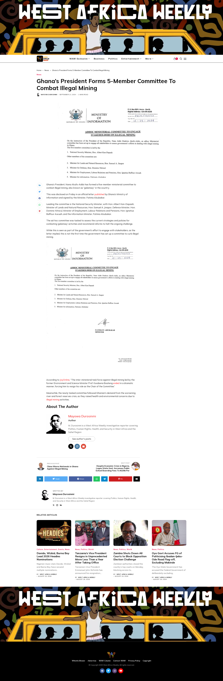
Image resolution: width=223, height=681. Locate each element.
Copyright (147, 661)
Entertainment (50, 549)
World (91, 549)
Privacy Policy (134, 661)
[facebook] (102, 670)
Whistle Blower (78, 661)
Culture (40, 549)
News (47, 70)
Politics (84, 549)
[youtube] (120, 670)
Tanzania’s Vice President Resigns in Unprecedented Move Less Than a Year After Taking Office (91, 558)
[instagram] (114, 670)
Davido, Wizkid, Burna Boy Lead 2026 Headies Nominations (53, 556)
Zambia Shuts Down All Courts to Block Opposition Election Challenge (130, 556)
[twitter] (108, 670)
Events (61, 549)
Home (39, 70)
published (99, 194)
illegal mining (52, 399)
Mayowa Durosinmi (49, 94)
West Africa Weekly (48, 574)
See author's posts (81, 438)
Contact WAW (119, 661)
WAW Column (105, 661)
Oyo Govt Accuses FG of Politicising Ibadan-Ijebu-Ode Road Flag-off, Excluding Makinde (167, 558)
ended (116, 383)
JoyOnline (65, 379)
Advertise (92, 661)
